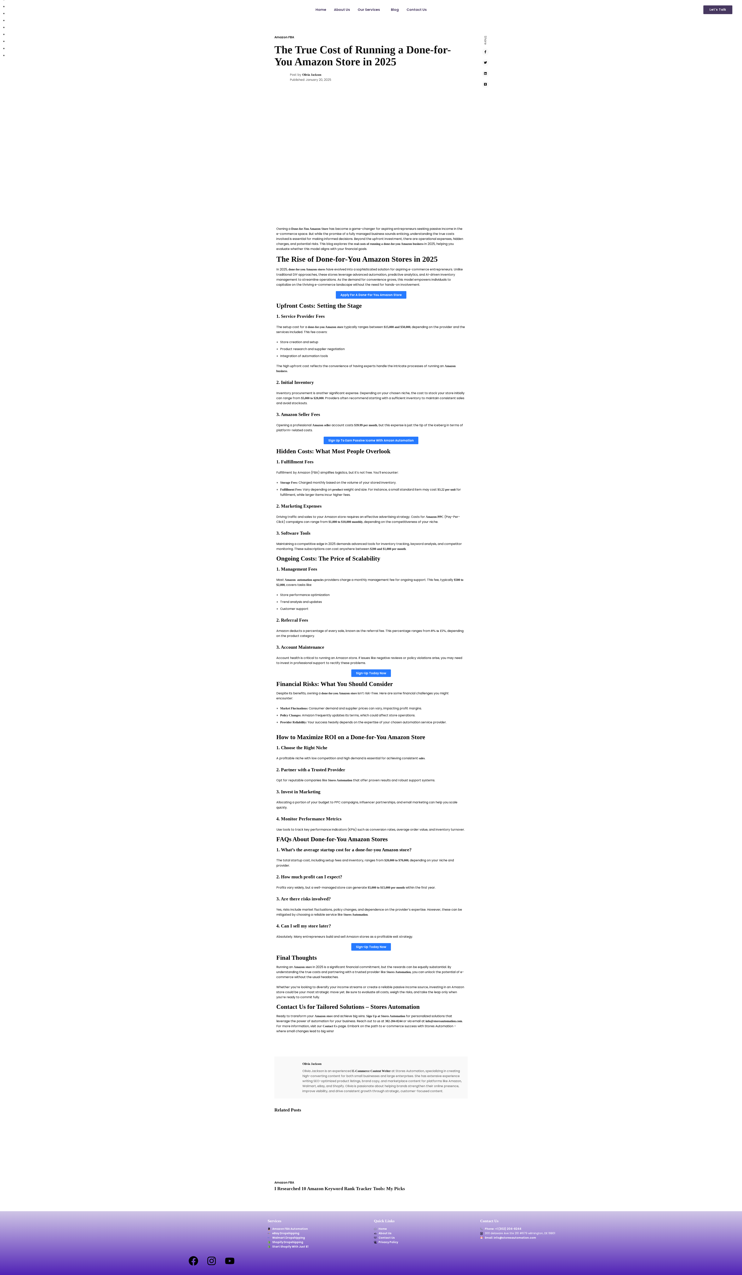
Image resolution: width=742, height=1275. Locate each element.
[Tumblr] (485, 84)
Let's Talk (718, 9)
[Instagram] (211, 1261)
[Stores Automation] (23, 9)
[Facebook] (485, 52)
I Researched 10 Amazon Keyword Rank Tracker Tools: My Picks (339, 1188)
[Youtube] (230, 1261)
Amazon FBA (284, 37)
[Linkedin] (485, 73)
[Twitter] (485, 62)
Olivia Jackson (311, 74)
